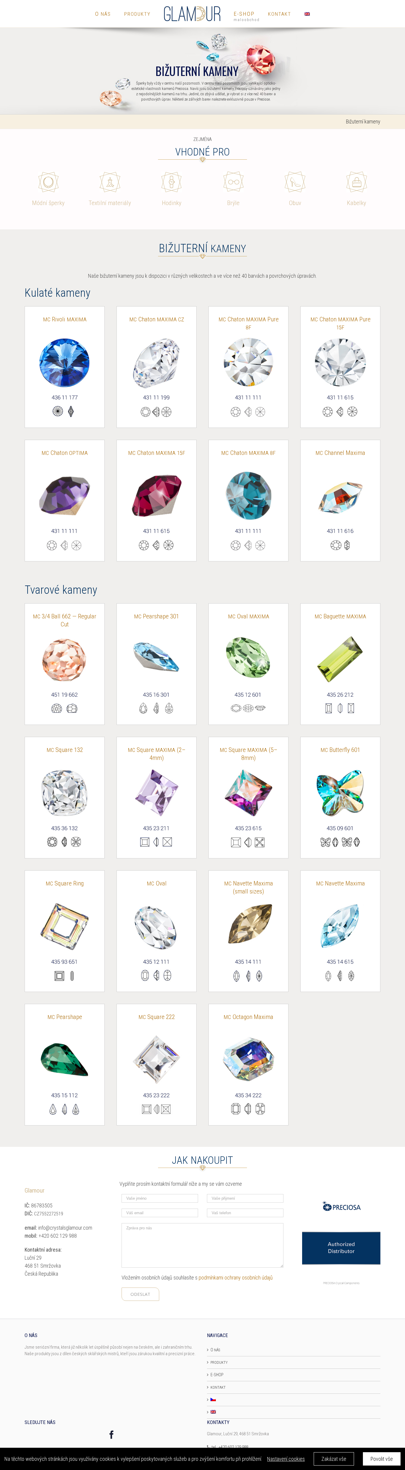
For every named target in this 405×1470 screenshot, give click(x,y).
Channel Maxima (340, 452)
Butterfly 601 (340, 749)
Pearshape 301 (156, 616)
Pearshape (64, 1016)
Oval (248, 616)
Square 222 (156, 1016)
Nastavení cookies (286, 1459)
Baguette (340, 616)
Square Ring (65, 883)
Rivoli (65, 319)
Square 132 (65, 749)
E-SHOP (217, 1374)
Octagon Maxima (248, 1016)
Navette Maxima (340, 883)
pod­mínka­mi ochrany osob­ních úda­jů (236, 1277)
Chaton (156, 319)
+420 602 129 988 (233, 1447)
